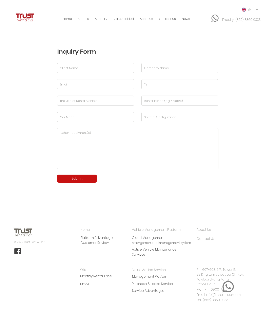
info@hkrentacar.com (223, 294)
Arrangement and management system (161, 242)
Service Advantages (148, 290)
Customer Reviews (95, 242)
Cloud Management (148, 237)
